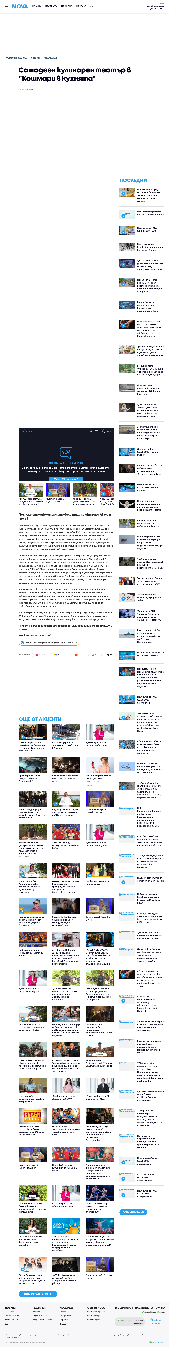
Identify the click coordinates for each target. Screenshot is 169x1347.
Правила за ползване (124, 1335)
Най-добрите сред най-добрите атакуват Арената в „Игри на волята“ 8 (32, 921)
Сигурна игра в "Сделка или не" (99, 1276)
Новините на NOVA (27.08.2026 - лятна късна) (147, 487)
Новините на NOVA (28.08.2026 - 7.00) (147, 229)
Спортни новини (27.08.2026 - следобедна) (146, 1177)
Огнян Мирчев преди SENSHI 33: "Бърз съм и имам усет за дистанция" (97, 1207)
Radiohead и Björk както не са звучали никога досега (65, 778)
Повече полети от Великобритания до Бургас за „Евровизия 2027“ (148, 898)
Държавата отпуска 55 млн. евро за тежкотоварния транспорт (150, 1095)
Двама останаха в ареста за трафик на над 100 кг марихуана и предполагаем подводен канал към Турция (150, 978)
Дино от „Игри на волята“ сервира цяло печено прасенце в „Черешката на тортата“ (64, 994)
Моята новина (11, 1320)
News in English (93, 1320)
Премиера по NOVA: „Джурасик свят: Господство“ (29, 778)
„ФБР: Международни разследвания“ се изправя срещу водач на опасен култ (32, 813)
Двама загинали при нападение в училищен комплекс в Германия (149, 935)
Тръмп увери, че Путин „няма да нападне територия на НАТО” (149, 581)
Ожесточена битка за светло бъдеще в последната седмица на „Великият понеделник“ (32, 1064)
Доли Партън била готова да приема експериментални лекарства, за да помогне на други (147, 410)
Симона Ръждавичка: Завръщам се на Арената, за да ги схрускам (30, 1241)
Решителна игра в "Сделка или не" (96, 810)
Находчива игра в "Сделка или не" (28, 1166)
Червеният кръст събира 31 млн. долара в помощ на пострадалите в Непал (150, 563)
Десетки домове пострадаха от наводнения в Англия (148, 523)
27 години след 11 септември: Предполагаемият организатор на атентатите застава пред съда (150, 1117)
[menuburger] (6, 6)
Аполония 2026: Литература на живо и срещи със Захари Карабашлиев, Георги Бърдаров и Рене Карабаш (65, 1243)
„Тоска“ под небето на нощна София (98, 882)
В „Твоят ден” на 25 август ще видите (62, 1204)
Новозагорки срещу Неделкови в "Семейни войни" (31, 953)
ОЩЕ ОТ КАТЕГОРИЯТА (38, 1293)
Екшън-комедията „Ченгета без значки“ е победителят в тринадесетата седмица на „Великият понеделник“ (98, 1172)
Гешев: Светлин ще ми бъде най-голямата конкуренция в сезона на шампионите (32, 1207)
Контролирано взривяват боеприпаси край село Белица (150, 247)
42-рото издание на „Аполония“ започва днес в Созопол (65, 745)
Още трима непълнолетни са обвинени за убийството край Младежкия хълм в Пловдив (147, 1003)
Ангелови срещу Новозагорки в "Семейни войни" (65, 845)
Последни (9, 1312)
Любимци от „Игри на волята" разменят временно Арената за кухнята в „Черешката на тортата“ (98, 994)
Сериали (64, 1320)
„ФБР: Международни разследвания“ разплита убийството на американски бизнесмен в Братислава (98, 1133)
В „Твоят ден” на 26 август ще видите (29, 990)
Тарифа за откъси (55, 1335)
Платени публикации (12, 1337)
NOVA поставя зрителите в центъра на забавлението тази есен (66, 1130)
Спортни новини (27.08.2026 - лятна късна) (147, 452)
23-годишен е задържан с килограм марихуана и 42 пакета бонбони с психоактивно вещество (150, 861)
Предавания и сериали (43, 1320)
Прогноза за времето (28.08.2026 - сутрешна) (150, 213)
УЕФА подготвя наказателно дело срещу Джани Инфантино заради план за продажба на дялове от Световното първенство (150, 1072)
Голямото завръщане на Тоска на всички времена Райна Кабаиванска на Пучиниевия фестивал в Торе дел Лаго (66, 1065)
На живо (81, 6)
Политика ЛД (111, 1335)
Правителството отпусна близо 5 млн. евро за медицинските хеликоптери (149, 767)
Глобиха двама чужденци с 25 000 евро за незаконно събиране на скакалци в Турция (150, 370)
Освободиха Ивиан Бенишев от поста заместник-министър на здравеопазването (149, 840)
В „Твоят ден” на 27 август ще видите (96, 844)
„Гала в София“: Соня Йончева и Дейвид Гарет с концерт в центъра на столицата (32, 746)
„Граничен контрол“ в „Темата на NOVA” (97, 1097)
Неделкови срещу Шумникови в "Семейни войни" (64, 1168)
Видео (8, 1324)
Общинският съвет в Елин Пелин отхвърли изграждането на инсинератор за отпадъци (149, 747)
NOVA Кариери (93, 1316)
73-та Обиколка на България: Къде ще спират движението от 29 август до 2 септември (148, 433)
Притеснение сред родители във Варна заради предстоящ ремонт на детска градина (148, 195)
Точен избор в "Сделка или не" (98, 918)
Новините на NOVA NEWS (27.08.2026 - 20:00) (150, 654)
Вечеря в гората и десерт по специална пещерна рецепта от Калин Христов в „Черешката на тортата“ (31, 849)
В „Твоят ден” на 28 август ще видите (96, 743)
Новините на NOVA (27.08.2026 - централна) (147, 700)
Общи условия (87, 1335)
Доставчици (67, 1335)
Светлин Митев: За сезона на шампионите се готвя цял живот (32, 1027)
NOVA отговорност (96, 1312)
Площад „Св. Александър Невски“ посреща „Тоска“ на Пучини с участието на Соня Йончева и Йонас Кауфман (66, 1030)
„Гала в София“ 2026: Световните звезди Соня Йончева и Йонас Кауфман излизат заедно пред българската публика (98, 957)
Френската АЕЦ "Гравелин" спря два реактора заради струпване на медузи (149, 615)
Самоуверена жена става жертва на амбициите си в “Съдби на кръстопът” (31, 1130)
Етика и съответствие (141, 1335)
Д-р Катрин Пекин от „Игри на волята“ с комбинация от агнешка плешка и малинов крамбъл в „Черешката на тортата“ (65, 957)
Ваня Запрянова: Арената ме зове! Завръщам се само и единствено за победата (30, 886)
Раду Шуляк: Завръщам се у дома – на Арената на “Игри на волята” (65, 812)
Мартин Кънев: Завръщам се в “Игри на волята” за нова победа (99, 1063)
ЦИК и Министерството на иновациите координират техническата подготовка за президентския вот (149, 817)
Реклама (8, 1335)
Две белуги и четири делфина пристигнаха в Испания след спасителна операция (150, 264)
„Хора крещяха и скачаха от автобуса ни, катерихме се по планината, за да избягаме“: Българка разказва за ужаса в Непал (149, 722)
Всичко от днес (12, 1316)
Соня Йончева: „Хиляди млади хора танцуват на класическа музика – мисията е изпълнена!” (100, 1241)
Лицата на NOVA (40, 1316)
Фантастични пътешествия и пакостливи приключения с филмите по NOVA (99, 1030)
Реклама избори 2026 (20, 1335)
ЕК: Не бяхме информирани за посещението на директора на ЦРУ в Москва (148, 1142)
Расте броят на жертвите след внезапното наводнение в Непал (148, 306)
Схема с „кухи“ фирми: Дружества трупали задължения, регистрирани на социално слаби (149, 955)
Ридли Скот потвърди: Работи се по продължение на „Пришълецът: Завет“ (149, 469)
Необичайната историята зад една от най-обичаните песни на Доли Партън (149, 505)
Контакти (77, 1335)
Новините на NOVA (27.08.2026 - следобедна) (147, 1194)
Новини (37, 6)
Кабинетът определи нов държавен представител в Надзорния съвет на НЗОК (149, 1047)
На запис (66, 6)
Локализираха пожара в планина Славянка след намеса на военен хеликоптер (150, 1026)
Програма (51, 6)
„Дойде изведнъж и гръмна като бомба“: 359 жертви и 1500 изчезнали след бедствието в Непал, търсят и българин (149, 790)
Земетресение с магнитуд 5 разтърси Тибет (149, 597)
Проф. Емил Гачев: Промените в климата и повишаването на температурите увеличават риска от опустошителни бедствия (150, 678)
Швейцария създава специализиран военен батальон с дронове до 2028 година (150, 917)
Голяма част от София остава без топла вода (150, 879)
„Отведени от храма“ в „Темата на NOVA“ (65, 1097)
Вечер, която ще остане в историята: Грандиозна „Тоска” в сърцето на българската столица (65, 886)
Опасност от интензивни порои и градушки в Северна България (148, 389)
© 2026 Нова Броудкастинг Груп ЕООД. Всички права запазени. (25, 1342)
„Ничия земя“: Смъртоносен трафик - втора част (32, 1099)
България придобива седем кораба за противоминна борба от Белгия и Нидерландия (149, 636)
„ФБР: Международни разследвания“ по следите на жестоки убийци (64, 1279)
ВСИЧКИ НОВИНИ (133, 1212)
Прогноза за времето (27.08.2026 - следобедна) (149, 1161)
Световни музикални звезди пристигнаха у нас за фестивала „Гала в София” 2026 (32, 1279)
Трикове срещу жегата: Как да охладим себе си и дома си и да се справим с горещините (150, 350)
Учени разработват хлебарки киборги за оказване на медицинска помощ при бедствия (150, 542)
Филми (63, 1324)
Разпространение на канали (38, 1335)
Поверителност (99, 1335)
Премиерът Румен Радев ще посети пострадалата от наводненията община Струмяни (150, 286)
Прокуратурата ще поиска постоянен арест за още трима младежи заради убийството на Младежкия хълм (149, 328)
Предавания (65, 1316)
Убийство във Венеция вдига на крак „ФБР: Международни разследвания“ (64, 921)
